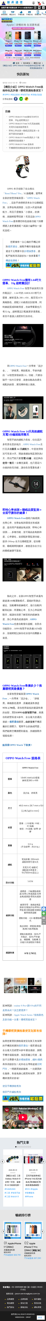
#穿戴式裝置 (36, 94)
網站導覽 (37, 1307)
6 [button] (27, 59)
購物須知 (24, 1307)
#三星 (7, 1192)
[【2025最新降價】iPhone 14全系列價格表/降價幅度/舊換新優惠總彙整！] (33, 1159)
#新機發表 (29, 1192)
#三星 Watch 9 (11, 1196)
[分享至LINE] (21, 99)
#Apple (34, 1189)
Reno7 (8, 193)
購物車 (39, 4)
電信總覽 (10, 1303)
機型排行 (12, 14)
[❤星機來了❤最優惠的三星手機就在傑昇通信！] (23, 39)
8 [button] (30, 1146)
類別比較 (37, 1303)
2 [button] (19, 59)
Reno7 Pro (16, 193)
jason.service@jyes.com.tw (27, 1293)
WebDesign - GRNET (23, 1317)
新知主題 (24, 1303)
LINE (43, 913)
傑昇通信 (12, 246)
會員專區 (34, 3)
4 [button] (23, 59)
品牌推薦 (24, 1299)
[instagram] (35, 8)
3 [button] (21, 59)
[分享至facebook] (16, 99)
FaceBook (43, 909)
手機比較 (29, 14)
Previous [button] (5, 39)
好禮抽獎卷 (30, 251)
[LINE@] (39, 8)
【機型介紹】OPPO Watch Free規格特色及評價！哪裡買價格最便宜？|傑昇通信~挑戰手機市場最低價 (14, 4)
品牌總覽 (10, 1299)
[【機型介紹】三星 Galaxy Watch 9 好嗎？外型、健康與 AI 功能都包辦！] (12, 1159)
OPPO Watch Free (15, 288)
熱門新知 (10, 1307)
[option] (23, 39)
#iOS (27, 1189)
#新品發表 (15, 94)
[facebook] (43, 8)
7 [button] (29, 59)
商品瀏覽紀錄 (43, 918)
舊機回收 (38, 14)
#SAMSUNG (9, 1189)
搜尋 (43, 3)
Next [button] (40, 39)
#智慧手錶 (25, 94)
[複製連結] (26, 99)
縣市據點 (37, 1299)
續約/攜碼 (37, 1059)
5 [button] (25, 59)
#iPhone (29, 1196)
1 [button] (17, 59)
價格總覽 (4, 14)
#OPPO (6, 94)
